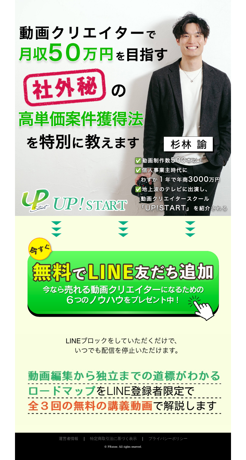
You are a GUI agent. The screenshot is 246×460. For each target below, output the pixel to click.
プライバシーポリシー (168, 438)
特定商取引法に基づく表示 (113, 438)
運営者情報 (68, 438)
